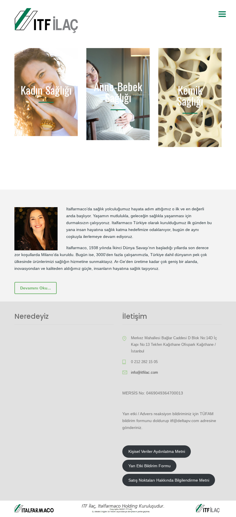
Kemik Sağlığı (190, 95)
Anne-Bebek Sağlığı (118, 91)
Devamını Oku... (35, 288)
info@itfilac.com (144, 372)
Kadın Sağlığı (46, 90)
